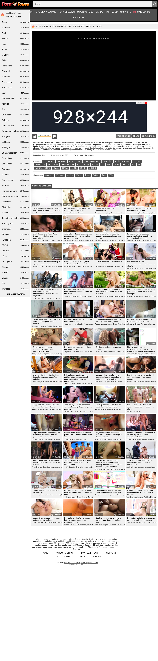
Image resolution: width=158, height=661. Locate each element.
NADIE (74, 168)
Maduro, (52, 241)
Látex (15, 256)
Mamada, (61, 326)
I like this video (34, 136)
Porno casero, (47, 382)
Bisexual (15, 71)
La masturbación (15, 153)
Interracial (15, 229)
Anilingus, (147, 296)
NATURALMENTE (42, 168)
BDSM (15, 245)
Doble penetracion (15, 196)
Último (100, 12)
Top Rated (112, 12)
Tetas (104, 175)
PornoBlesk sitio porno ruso (76, 12)
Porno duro (15, 87)
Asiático (15, 104)
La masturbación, (69, 213)
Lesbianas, (103, 213)
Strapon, (74, 266)
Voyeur (15, 278)
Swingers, (61, 354)
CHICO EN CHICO (92, 161)
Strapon (15, 267)
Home (45, 553)
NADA (65, 168)
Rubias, (97, 324)
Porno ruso (15, 66)
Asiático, (154, 296)
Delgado (15, 120)
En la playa (137, 411)
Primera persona (15, 191)
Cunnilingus (15, 164)
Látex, (34, 382)
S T (102, 165)
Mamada (15, 27)
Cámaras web (15, 98)
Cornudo (15, 169)
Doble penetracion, (86, 296)
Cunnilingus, (147, 213)
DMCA (82, 556)
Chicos (56, 168)
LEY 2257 (97, 556)
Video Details (124, 136)
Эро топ (76, 549)
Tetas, (136, 268)
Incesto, (137, 241)
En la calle (15, 115)
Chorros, (142, 268)
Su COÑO (108, 161)
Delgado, (46, 354)
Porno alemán (15, 125)
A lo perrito (15, 82)
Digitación (15, 207)
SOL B (95, 165)
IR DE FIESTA (83, 165)
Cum (15, 93)
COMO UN (61, 161)
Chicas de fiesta (67, 165)
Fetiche (15, 174)
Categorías (143, 12)
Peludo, (93, 384)
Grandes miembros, (53, 467)
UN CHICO (53, 165)
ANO (109, 165)
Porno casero (15, 180)
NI (139, 165)
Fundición (15, 240)
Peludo (79, 175)
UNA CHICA (40, 165)
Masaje (15, 212)
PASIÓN (125, 165)
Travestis (15, 289)
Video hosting (64, 553)
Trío (111, 175)
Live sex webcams (46, 12)
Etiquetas (78, 17)
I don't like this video (54, 136)
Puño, (124, 266)
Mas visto (125, 12)
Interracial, (51, 266)
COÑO (83, 168)
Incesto (15, 185)
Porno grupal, (44, 241)
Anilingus (15, 147)
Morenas (60, 175)
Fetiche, (34, 298)
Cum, (45, 467)
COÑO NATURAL (122, 161)
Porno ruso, (130, 241)
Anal (15, 33)
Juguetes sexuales (15, 218)
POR (117, 165)
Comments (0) (148, 136)
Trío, (119, 324)
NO (133, 165)
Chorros (15, 251)
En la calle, (44, 266)
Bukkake (15, 142)
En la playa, (125, 213)
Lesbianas (49, 175)
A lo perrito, (124, 241)
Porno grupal (15, 223)
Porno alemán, (61, 241)
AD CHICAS (48, 161)
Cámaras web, (122, 382)
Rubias (96, 175)
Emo (15, 283)
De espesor (15, 261)
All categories (16, 294)
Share (136, 136)
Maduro (70, 175)
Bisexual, (39, 354)
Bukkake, (145, 354)
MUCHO (92, 168)
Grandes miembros (15, 131)
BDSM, (66, 467)
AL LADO (137, 161)
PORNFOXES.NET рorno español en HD (81, 563)
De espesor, (43, 326)
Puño (87, 175)
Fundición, (85, 266)
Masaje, (39, 382)
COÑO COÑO (75, 161)
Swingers (15, 136)
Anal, (97, 213)
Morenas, (88, 241)
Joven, (55, 326)
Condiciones (63, 556)
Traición (15, 272)
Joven (15, 49)
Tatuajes (15, 234)
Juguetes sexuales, (38, 213)
